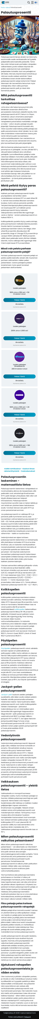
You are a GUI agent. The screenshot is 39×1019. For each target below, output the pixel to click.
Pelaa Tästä (19, 300)
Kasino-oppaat (5, 7)
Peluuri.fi (27, 1017)
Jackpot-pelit (6, 694)
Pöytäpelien (5, 648)
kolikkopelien (20, 609)
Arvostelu (20, 304)
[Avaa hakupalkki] (28, 2)
